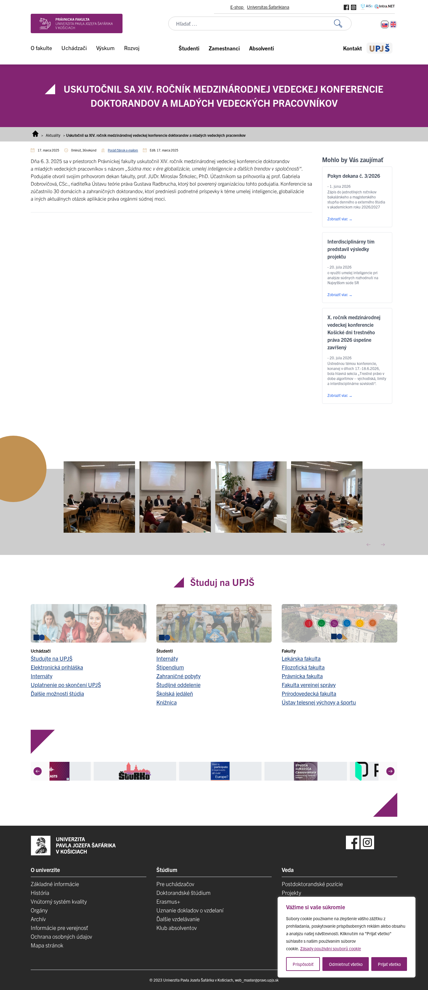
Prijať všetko (389, 964)
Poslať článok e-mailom (123, 150)
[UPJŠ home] (380, 48)
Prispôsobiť (303, 964)
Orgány (39, 910)
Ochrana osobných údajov (61, 936)
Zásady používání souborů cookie (330, 948)
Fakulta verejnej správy (309, 684)
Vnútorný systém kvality (59, 901)
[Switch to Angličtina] (393, 24)
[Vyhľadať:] (343, 24)
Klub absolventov (176, 927)
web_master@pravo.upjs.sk (257, 979)
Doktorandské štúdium (183, 892)
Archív (38, 918)
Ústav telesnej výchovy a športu (319, 702)
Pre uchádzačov (175, 883)
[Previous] (38, 771)
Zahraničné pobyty (178, 676)
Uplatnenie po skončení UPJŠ (66, 684)
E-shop (237, 7)
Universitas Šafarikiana (268, 7)
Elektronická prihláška (57, 667)
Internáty (41, 676)
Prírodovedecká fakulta (309, 693)
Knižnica (166, 702)
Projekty (291, 892)
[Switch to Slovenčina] (384, 24)
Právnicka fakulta (302, 676)
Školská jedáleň (174, 693)
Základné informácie (55, 883)
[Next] (390, 771)
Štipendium (170, 667)
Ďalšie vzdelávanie (178, 918)
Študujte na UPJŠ (51, 658)
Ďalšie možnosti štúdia (57, 693)
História (40, 892)
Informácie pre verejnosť (59, 927)
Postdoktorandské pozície (312, 883)
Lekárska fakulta (301, 658)
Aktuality (53, 135)
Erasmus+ (168, 901)
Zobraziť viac (339, 218)
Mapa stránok (47, 945)
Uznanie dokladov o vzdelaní (189, 910)
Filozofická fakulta (303, 667)
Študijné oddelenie (178, 684)
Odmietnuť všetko (346, 964)
